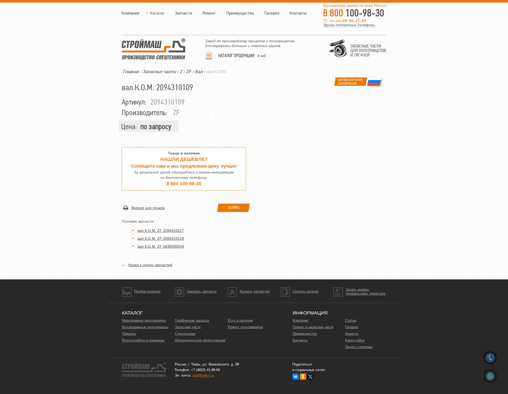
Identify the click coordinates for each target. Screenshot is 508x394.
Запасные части (188, 327)
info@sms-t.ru (203, 375)
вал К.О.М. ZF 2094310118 (161, 238)
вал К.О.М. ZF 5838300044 (161, 246)
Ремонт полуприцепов (245, 327)
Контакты (298, 13)
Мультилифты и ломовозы (143, 340)
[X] (310, 376)
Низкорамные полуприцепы (144, 320)
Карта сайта (354, 340)
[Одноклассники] (303, 376)
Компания (130, 13)
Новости (351, 334)
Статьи (350, 320)
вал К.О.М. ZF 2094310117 (161, 230)
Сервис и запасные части (313, 327)
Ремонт (209, 13)
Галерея (271, 13)
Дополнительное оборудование (200, 340)
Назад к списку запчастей (150, 265)
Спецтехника (185, 334)
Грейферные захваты (192, 320)
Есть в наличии (240, 320)
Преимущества (240, 13)
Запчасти (183, 13)
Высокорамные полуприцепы (145, 327)
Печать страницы (359, 347)
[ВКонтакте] (295, 376)
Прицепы (129, 334)
